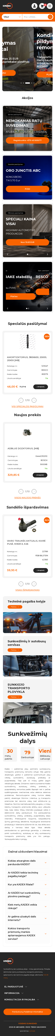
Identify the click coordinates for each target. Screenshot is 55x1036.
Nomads (32, 1031)
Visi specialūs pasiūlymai (27, 406)
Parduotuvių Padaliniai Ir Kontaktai (27, 1012)
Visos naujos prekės (27, 497)
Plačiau (20, 74)
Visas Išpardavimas (27, 590)
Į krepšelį (40, 387)
